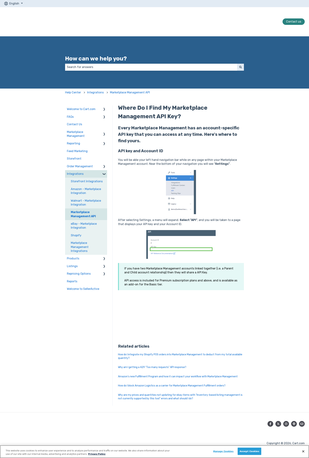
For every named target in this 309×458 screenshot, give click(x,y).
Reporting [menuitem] (73, 143)
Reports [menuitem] (72, 281)
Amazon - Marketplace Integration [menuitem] (86, 191)
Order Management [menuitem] (80, 166)
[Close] (303, 451)
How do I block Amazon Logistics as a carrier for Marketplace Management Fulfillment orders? (171, 385)
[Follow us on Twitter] (278, 424)
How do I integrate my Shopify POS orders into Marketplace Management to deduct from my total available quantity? (180, 356)
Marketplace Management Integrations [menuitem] (80, 247)
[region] (154, 451)
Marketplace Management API (130, 92)
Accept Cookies (249, 451)
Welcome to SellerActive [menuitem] (83, 289)
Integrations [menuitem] (75, 174)
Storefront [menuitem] (74, 158)
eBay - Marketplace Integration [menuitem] (84, 225)
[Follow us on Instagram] (286, 424)
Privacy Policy (97, 454)
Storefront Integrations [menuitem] (87, 181)
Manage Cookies (223, 451)
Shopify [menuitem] (76, 235)
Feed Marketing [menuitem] (77, 151)
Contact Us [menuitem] (74, 124)
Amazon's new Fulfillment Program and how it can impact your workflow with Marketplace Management (178, 376)
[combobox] (151, 67)
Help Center (73, 92)
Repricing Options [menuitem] (79, 273)
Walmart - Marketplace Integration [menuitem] (86, 202)
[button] (104, 109)
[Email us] (302, 424)
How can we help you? (96, 58)
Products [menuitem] (73, 258)
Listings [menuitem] (72, 266)
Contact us (293, 21)
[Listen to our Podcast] (294, 424)
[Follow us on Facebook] (270, 424)
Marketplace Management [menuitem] (76, 134)
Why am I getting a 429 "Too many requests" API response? (152, 367)
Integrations (95, 92)
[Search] (240, 67)
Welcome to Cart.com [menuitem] (81, 109)
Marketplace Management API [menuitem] (83, 214)
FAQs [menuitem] (70, 116)
